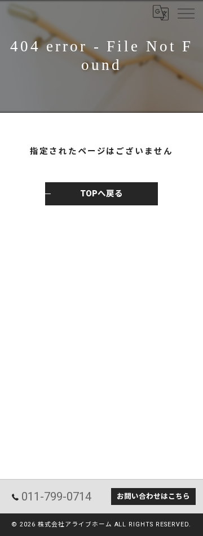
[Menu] (185, 12)
